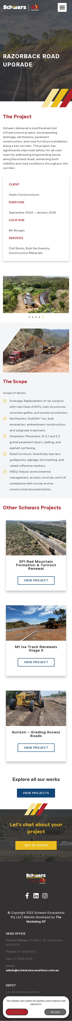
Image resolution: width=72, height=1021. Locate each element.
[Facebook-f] (27, 896)
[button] (62, 7)
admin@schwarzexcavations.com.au (32, 970)
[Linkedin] (36, 896)
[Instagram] (45, 896)
